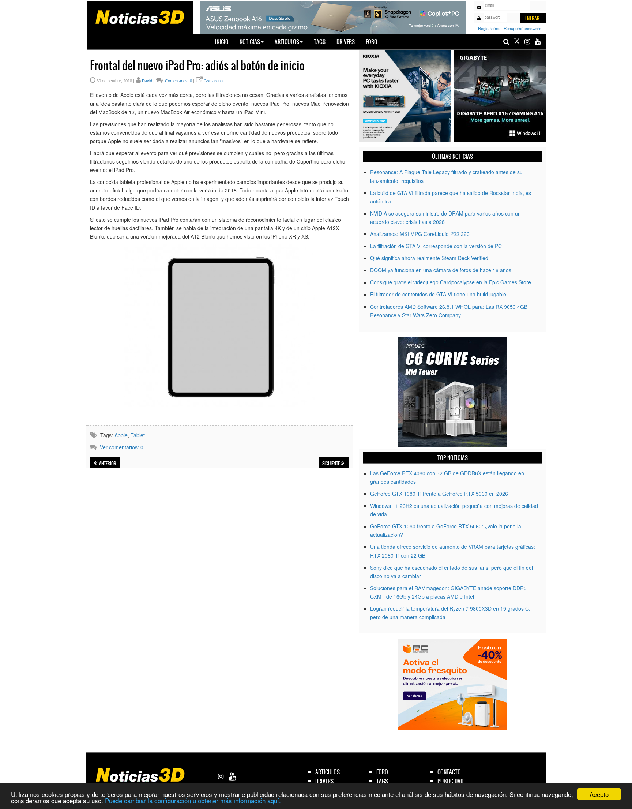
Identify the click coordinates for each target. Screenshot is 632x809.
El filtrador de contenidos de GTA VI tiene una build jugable (438, 294)
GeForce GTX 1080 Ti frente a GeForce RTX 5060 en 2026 (439, 493)
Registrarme (489, 28)
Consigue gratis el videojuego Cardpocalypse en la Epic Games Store (450, 282)
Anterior (107, 463)
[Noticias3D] (139, 16)
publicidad (450, 781)
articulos (327, 772)
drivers (324, 781)
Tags (320, 41)
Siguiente (331, 463)
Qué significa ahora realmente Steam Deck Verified (429, 258)
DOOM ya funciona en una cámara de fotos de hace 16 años (440, 270)
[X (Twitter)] (517, 41)
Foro (371, 41)
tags (382, 781)
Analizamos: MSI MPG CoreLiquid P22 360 (420, 233)
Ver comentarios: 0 (121, 447)
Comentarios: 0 (178, 81)
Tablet (138, 435)
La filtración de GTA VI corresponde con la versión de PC (436, 246)
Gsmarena (213, 81)
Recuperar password (522, 28)
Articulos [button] (287, 41)
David (147, 81)
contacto (449, 772)
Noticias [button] (250, 41)
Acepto (599, 794)
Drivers (345, 41)
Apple (121, 435)
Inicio (224, 41)
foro (382, 772)
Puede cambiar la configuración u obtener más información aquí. (193, 800)
